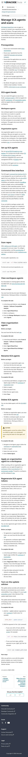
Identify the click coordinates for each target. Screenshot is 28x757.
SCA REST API (5, 526)
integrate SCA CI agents (9, 155)
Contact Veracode (6, 732)
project (8, 632)
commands (4, 200)
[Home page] (2, 7)
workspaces (9, 100)
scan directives (19, 250)
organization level (8, 385)
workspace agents (10, 98)
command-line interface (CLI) (17, 174)
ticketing (16, 159)
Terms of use (4, 746)
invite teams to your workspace (17, 87)
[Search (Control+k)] (21, 2)
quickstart (15, 165)
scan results (11, 194)
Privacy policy (5, 743)
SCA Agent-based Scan (7, 27)
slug (8, 142)
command (4, 248)
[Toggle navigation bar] (2, 2)
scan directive (15, 469)
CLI (25, 153)
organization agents (20, 100)
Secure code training (6, 734)
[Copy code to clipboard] (25, 262)
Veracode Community (7, 709)
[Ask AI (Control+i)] (25, 2)
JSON (23, 194)
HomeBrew (23, 182)
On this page (5, 15)
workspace (21, 382)
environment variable (7, 471)
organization (7, 557)
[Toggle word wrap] (22, 262)
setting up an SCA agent (10, 246)
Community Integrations (7, 713)
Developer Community (7, 711)
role (16, 70)
